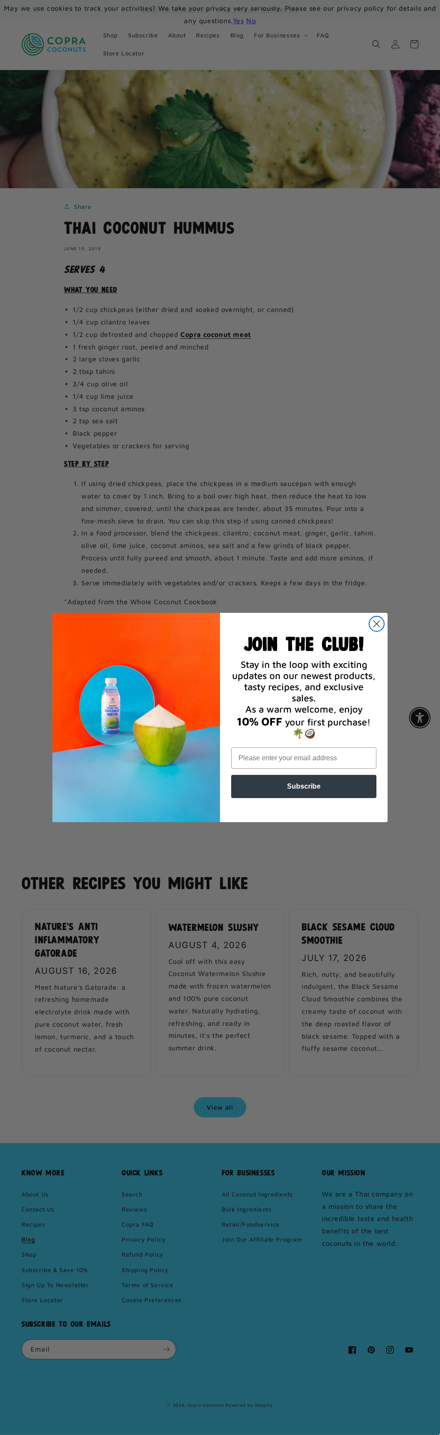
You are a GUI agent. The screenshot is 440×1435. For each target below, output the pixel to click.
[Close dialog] (376, 623)
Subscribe (304, 786)
